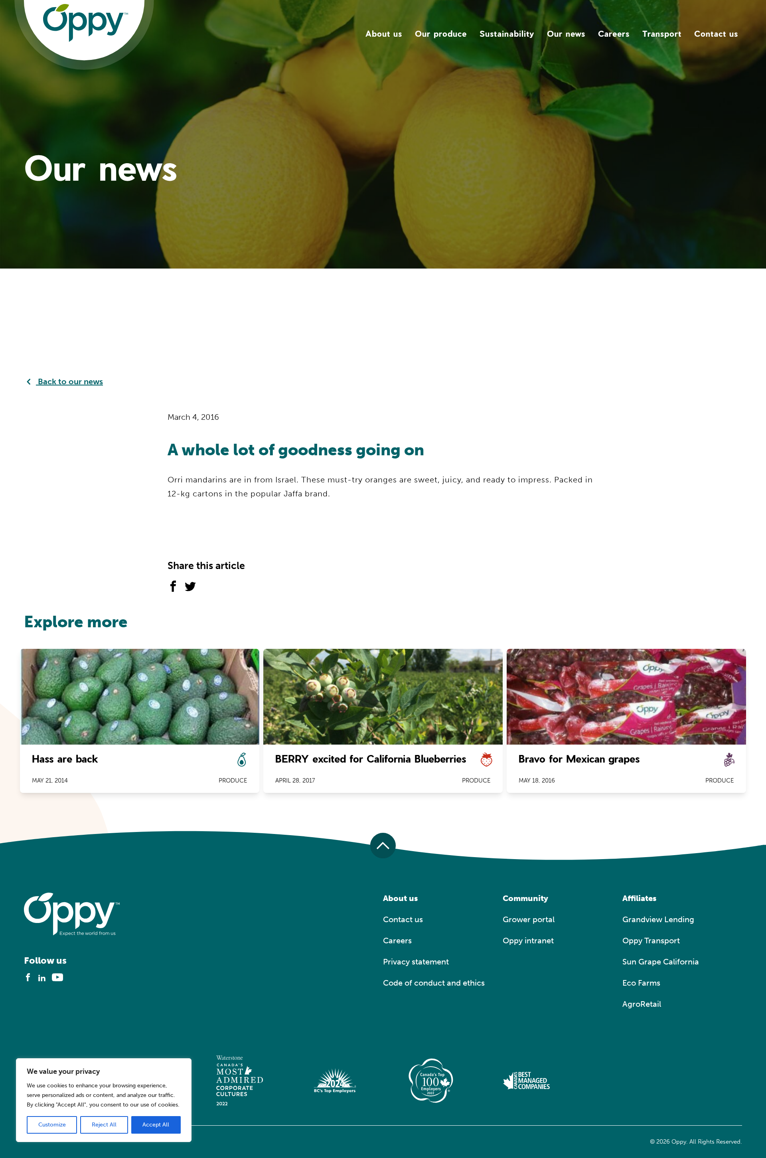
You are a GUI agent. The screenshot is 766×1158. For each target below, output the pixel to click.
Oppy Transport (651, 940)
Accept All (155, 1124)
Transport (661, 33)
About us (383, 33)
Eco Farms (641, 983)
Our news (566, 33)
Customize (52, 1124)
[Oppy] (85, 22)
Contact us (716, 33)
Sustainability (507, 33)
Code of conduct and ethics (434, 983)
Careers (614, 33)
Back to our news (69, 381)
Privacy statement (416, 961)
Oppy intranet (528, 940)
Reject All (104, 1124)
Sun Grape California (660, 961)
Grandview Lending (658, 919)
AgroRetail (641, 1004)
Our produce (441, 33)
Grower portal (529, 919)
